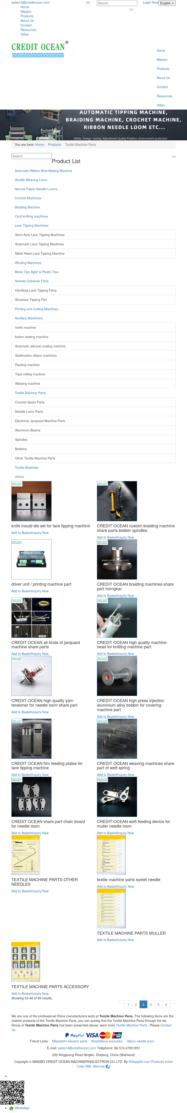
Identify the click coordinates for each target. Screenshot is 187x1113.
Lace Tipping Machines (31, 225)
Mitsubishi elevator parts (70, 1041)
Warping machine (27, 383)
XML (89, 1066)
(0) (88, 2)
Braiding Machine (27, 207)
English (165, 3)
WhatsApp (21, 1107)
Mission (26, 11)
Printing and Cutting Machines (36, 309)
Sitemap (99, 1066)
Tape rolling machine (30, 374)
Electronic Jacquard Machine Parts (40, 420)
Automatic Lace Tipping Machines (39, 244)
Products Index (162, 1061)
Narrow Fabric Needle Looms (36, 189)
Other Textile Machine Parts (35, 458)
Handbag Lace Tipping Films (36, 290)
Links (81, 1066)
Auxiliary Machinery (29, 318)
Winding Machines (28, 262)
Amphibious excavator (107, 1041)
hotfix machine (25, 327)
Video (25, 34)
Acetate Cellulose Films (32, 281)
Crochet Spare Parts (29, 402)
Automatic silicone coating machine (40, 346)
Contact (26, 25)
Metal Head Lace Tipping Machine (40, 253)
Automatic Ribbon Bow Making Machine (43, 170)
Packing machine (27, 364)
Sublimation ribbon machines (36, 355)
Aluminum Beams (27, 430)
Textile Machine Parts (30, 392)
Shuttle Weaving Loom (31, 179)
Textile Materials (26, 467)
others (19, 476)
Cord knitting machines (31, 216)
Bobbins (21, 448)
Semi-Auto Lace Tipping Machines (40, 234)
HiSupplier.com (139, 1061)
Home (25, 7)
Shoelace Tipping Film (31, 299)
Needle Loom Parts (29, 411)
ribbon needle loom (141, 1041)
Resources (28, 29)
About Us (27, 20)
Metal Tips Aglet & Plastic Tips (36, 271)
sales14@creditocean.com (30, 2)
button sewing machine (31, 336)
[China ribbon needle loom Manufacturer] (39, 49)
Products (27, 16)
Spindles (21, 439)
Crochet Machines (28, 198)
